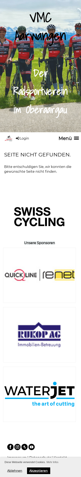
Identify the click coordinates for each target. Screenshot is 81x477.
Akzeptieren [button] (38, 471)
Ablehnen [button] (14, 471)
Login (24, 138)
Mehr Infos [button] (52, 462)
